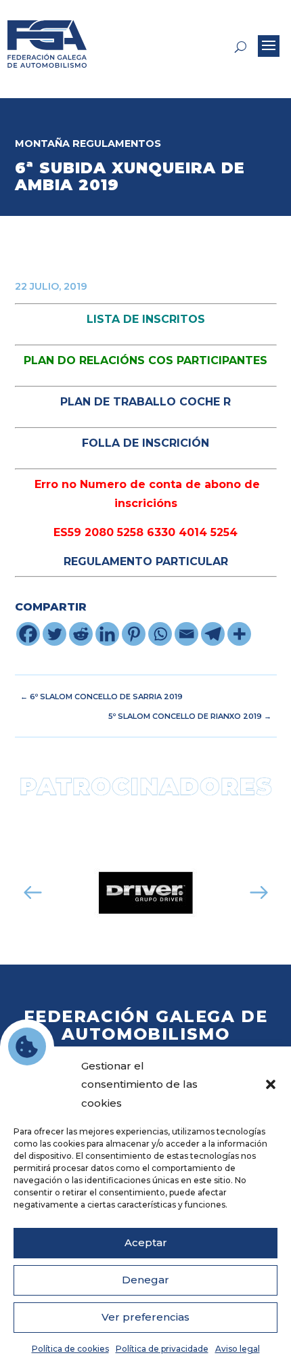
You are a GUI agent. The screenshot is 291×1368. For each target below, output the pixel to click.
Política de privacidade (162, 1349)
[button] (270, 1084)
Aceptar (146, 1242)
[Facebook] (28, 634)
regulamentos (116, 143)
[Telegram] (213, 634)
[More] (239, 634)
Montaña (42, 143)
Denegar (145, 1279)
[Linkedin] (107, 634)
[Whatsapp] (160, 634)
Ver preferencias (145, 1316)
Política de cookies (70, 1349)
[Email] (186, 634)
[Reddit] (81, 634)
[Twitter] (54, 634)
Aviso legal (237, 1349)
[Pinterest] (134, 634)
